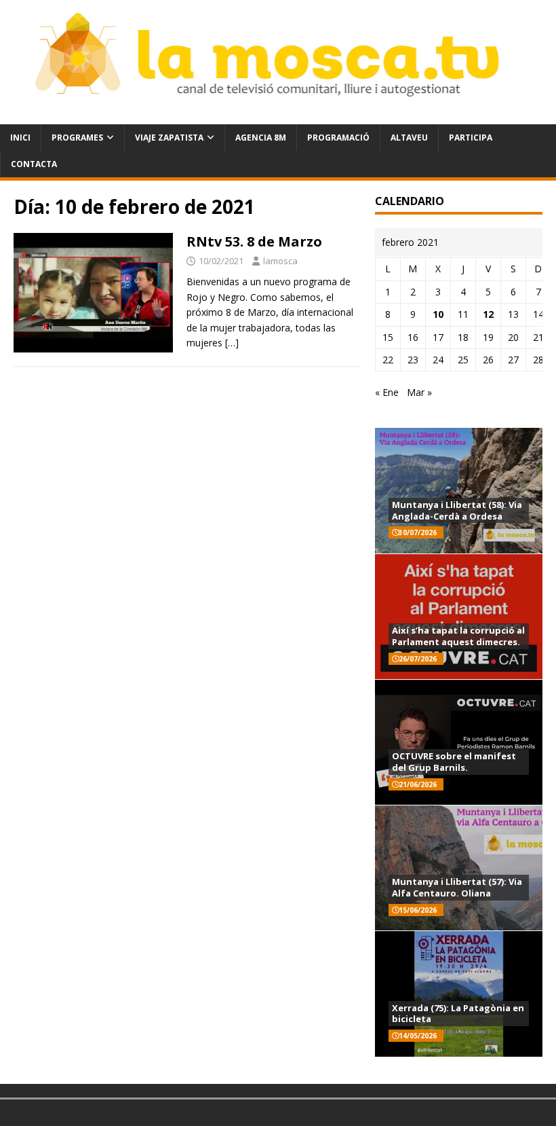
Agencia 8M (260, 137)
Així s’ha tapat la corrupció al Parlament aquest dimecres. (458, 636)
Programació (338, 137)
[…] (232, 342)
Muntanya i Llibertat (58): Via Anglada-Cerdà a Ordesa (457, 510)
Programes (77, 137)
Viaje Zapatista (169, 137)
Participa (470, 137)
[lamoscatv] (278, 115)
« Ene (387, 392)
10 (438, 314)
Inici (20, 137)
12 (488, 314)
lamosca (280, 261)
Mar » (419, 392)
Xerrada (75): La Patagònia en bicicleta (458, 1013)
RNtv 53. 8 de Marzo (254, 241)
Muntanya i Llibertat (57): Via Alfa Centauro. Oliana (457, 887)
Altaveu (409, 137)
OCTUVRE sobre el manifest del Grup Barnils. (454, 762)
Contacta (34, 164)
